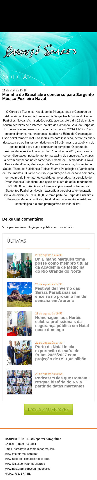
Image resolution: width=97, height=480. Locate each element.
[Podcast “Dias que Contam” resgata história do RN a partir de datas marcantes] (19, 393)
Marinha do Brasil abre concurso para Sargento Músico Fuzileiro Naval (48, 96)
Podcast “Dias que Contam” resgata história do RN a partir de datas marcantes (62, 382)
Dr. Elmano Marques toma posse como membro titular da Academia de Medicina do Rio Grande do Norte (61, 265)
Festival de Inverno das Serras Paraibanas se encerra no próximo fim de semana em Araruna (60, 294)
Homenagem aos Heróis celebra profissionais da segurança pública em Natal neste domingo (62, 323)
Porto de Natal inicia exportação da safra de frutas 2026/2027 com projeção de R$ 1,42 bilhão (60, 353)
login (32, 227)
